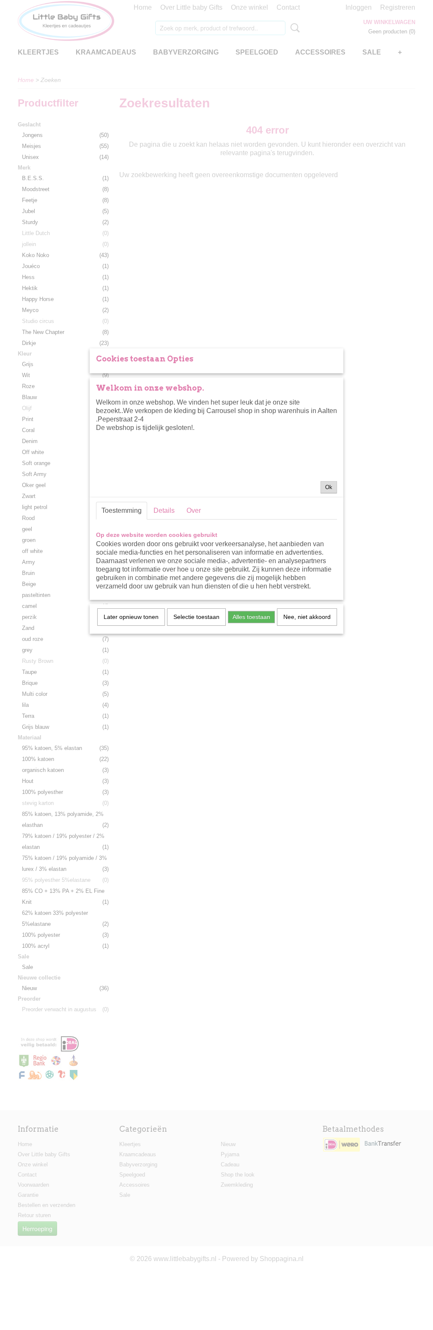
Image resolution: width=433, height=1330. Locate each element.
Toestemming (121, 510)
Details (164, 510)
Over (193, 510)
